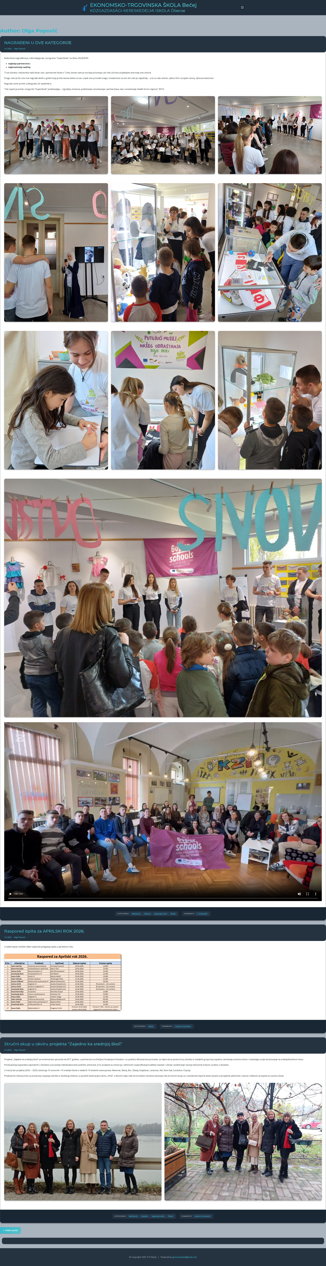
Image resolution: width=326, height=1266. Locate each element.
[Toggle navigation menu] (242, 7)
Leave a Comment (183, 1026)
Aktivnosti (136, 914)
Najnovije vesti (160, 914)
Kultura (147, 914)
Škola (173, 914)
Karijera (144, 1216)
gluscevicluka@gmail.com (184, 1257)
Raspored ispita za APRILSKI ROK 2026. (44, 931)
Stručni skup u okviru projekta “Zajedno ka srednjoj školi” (63, 1043)
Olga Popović (19, 48)
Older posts (11, 1230)
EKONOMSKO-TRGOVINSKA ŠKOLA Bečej (143, 7)
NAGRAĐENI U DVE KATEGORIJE (38, 42)
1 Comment (203, 913)
